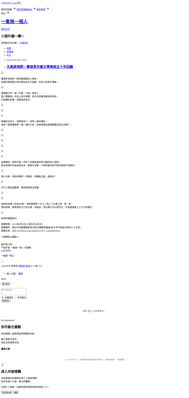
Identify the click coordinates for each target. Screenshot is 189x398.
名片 (9, 55)
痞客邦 (21, 266)
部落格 (10, 52)
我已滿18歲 (6, 392)
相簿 (9, 48)
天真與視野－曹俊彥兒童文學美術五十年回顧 (40, 67)
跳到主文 (5, 29)
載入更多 (5, 284)
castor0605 (6, 250)
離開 (16, 392)
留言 (28, 266)
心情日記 (23, 43)
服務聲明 (120, 360)
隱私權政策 (110, 360)
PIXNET (74, 360)
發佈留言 (5, 301)
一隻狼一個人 (14, 21)
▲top (3, 278)
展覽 (20, 274)
